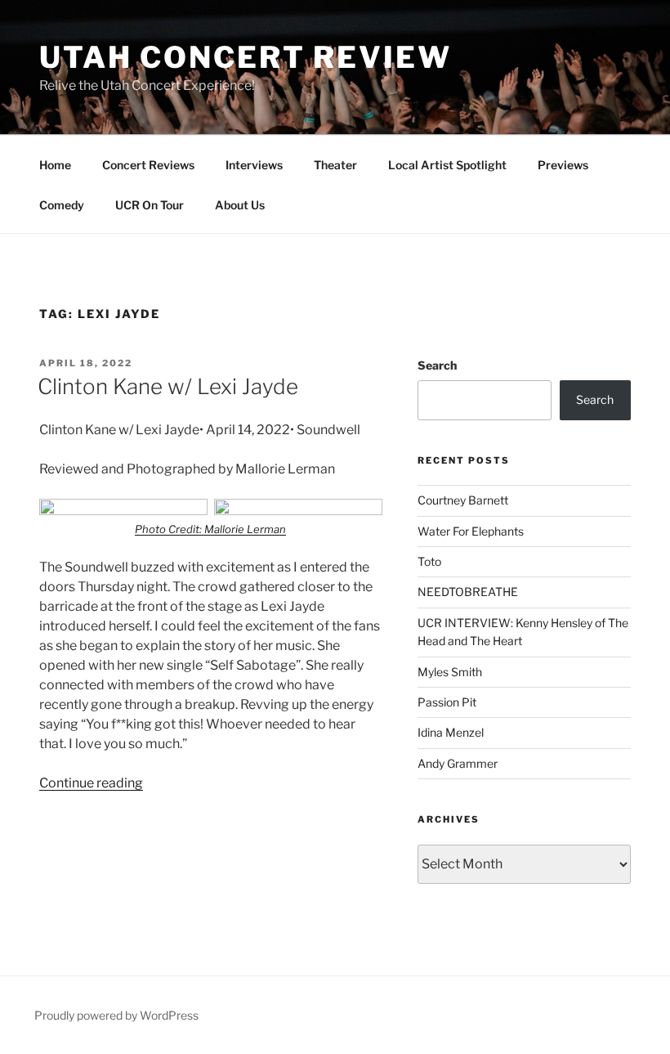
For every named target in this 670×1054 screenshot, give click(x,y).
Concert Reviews (148, 165)
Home (55, 165)
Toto (429, 561)
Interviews (254, 165)
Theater (335, 165)
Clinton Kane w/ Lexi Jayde (168, 386)
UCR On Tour (149, 205)
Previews (563, 165)
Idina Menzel (451, 732)
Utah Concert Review (245, 57)
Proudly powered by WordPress (116, 1015)
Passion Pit (447, 702)
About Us (240, 205)
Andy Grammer (458, 763)
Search (437, 365)
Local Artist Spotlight (447, 165)
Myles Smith (450, 672)
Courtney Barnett (463, 500)
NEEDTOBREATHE (468, 592)
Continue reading (91, 783)
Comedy (61, 205)
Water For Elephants (471, 531)
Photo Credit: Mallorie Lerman (210, 529)
